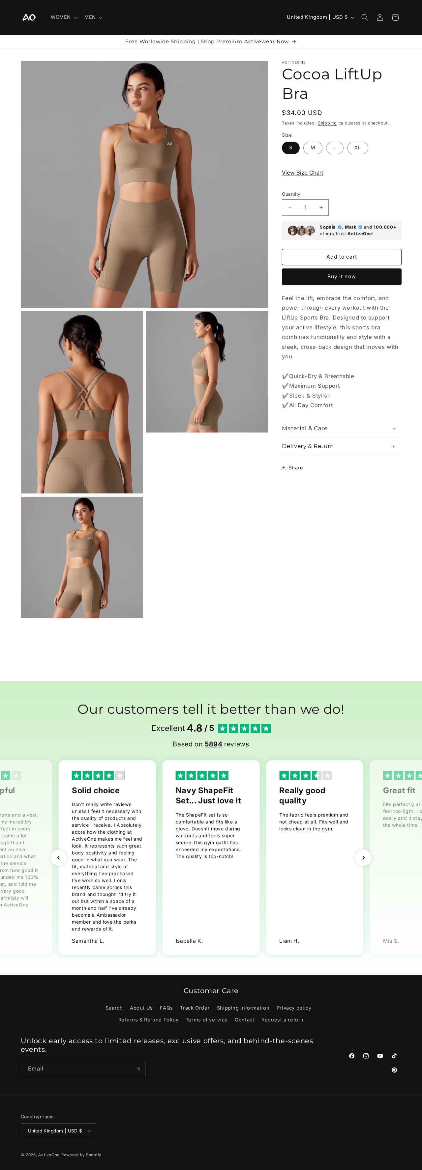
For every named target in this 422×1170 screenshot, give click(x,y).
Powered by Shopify (81, 1155)
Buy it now (341, 276)
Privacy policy (294, 1008)
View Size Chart (302, 172)
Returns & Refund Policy (148, 1020)
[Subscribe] (137, 1069)
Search (114, 1008)
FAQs (166, 1008)
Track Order (195, 1008)
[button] (63, 17)
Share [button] (295, 468)
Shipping (327, 122)
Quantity (291, 194)
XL (357, 148)
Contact (244, 1020)
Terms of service (207, 1020)
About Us (141, 1008)
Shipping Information (243, 1008)
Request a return (282, 1020)
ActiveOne (49, 1155)
